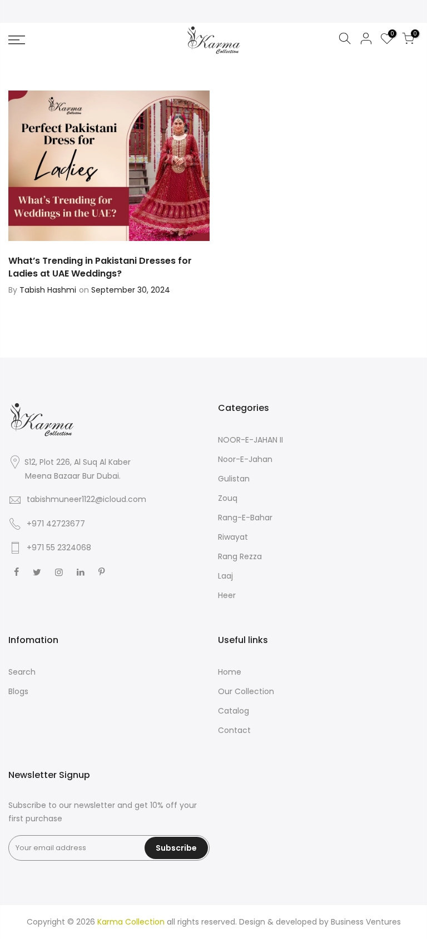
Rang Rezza (240, 556)
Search (22, 671)
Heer (227, 595)
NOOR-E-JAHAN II (250, 439)
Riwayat (233, 537)
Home (229, 671)
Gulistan (234, 478)
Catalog (233, 710)
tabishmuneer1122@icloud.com (86, 499)
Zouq (227, 498)
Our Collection (246, 691)
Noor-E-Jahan (245, 459)
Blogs (18, 691)
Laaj (225, 575)
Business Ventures (366, 921)
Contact (234, 730)
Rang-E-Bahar (245, 517)
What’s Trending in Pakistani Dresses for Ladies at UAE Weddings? (100, 267)
